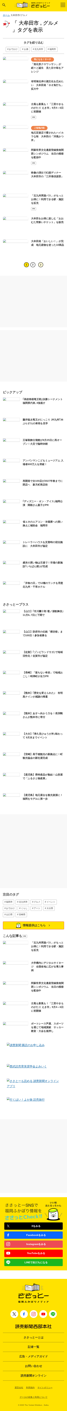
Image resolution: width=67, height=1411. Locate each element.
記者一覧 (33, 1346)
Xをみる (36, 1226)
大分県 (50, 908)
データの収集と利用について (34, 1397)
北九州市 (38, 49)
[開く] (4, 5)
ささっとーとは (34, 1337)
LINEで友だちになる (36, 1262)
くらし (24, 908)
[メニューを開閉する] (63, 5)
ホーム (6, 15)
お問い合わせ (33, 1365)
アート (37, 908)
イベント (51, 902)
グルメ (37, 902)
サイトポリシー (45, 1387)
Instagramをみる (36, 1244)
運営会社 (19, 1387)
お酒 (26, 49)
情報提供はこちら (34, 925)
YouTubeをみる (36, 1253)
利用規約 (30, 1387)
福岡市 (52, 49)
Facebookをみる (36, 1235)
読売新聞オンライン (33, 1375)
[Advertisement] (33, 301)
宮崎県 (22, 914)
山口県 (9, 914)
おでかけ (13, 49)
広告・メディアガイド (33, 1356)
